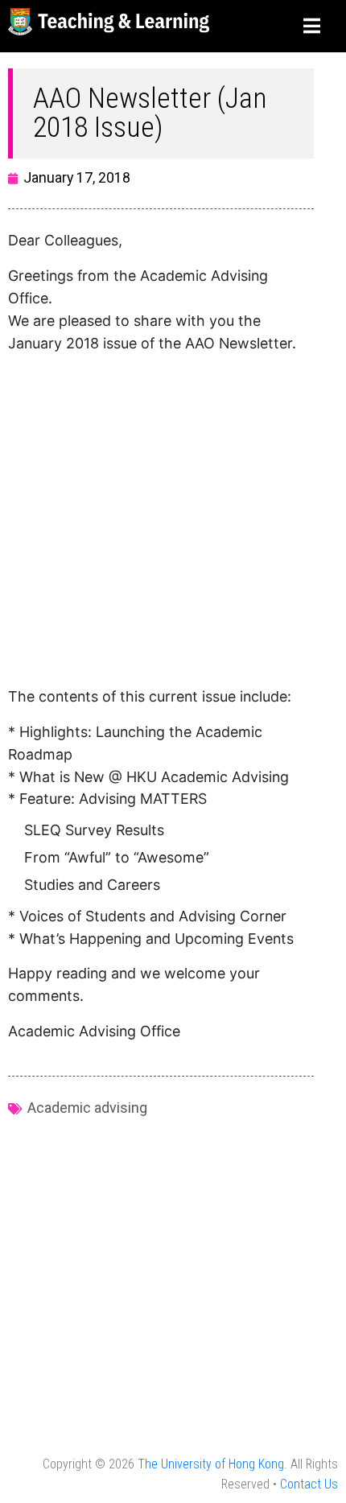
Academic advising (87, 1107)
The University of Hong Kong (211, 1464)
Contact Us (309, 1484)
